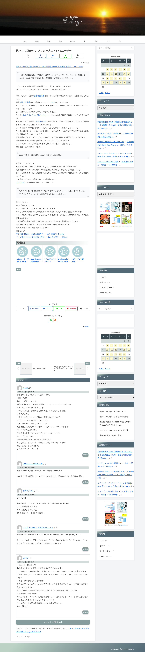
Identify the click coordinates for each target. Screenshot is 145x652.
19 (112, 78)
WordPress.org (105, 293)
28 (120, 83)
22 (124, 78)
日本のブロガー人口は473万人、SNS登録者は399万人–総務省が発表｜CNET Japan (49, 67)
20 (116, 78)
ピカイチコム (28, 491)
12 (112, 74)
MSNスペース (41, 121)
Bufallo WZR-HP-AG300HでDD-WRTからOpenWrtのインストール (115, 423)
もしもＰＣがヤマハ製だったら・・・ (36, 115)
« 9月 (101, 93)
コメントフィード (107, 288)
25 (107, 83)
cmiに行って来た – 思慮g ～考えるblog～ (113, 156)
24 (103, 83)
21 (120, 78)
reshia (25, 388)
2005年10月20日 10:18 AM (26, 467)
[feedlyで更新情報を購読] (51, 320)
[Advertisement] (53, 286)
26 (112, 83)
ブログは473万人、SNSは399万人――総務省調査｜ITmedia (40, 234)
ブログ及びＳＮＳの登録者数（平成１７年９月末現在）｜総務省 (41, 237)
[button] (78, 56)
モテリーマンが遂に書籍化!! (108, 133)
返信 (86, 455)
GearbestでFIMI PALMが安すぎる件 (114, 430)
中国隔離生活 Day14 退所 (110, 435)
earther (26, 558)
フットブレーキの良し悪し (108, 162)
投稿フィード (105, 282)
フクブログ (20, 182)
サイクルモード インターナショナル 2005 (114, 153)
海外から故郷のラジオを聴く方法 (110, 142)
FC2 (53, 102)
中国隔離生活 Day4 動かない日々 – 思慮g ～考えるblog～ (115, 145)
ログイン (103, 277)
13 (116, 74)
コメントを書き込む (53, 622)
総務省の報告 (39, 96)
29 (124, 83)
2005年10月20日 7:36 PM (26, 495)
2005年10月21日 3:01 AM (26, 562)
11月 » (107, 93)
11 (107, 74)
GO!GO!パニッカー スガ (32, 464)
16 (129, 74)
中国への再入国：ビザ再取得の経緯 (114, 417)
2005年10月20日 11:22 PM (26, 531)
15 (124, 74)
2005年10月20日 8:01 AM (26, 392)
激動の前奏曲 (25, 102)
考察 (19, 269)
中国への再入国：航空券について (113, 412)
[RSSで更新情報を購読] (55, 320)
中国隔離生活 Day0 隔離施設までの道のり (114, 122)
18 (107, 78)
